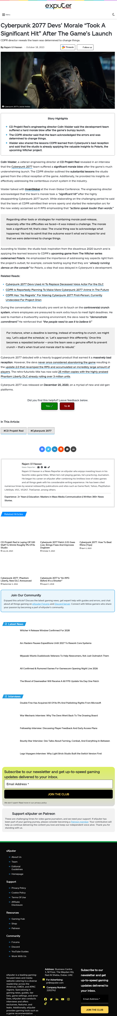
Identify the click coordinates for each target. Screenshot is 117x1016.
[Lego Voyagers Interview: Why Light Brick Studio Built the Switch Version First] (10, 757)
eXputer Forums (41, 603)
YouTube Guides (20, 951)
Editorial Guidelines (17, 868)
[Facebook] (42, 449)
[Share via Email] (67, 449)
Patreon (16, 928)
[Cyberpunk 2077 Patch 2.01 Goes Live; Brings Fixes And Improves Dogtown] (57, 529)
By (2, 47)
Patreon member (79, 821)
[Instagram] (68, 999)
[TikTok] (46, 1003)
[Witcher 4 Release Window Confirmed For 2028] (10, 634)
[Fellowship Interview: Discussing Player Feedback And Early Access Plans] (10, 732)
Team (14, 861)
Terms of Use (19, 897)
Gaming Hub (18, 918)
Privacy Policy (19, 887)
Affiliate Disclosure (17, 903)
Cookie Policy (19, 892)
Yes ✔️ (49, 406)
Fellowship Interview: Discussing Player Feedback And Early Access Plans (58, 728)
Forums (16, 942)
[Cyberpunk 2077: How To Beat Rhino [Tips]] (97, 529)
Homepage (17, 873)
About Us (16, 857)
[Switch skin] (113, 14)
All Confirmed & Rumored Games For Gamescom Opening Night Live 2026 (59, 668)
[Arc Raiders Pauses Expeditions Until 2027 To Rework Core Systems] (10, 646)
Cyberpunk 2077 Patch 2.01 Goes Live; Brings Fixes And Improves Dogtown (57, 545)
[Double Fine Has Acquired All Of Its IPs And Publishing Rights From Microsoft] (10, 706)
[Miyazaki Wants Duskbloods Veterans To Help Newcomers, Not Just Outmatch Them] (10, 659)
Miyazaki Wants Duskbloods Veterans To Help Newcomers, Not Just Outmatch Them (64, 655)
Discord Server (62, 603)
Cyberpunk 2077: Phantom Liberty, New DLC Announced (16, 579)
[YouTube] (63, 999)
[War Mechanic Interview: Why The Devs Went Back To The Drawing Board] (10, 719)
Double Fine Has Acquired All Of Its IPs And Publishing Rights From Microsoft (60, 702)
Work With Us (19, 956)
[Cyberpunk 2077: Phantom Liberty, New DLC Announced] (18, 565)
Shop (14, 923)
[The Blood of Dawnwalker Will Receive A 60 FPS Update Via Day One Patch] (10, 685)
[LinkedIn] (55, 449)
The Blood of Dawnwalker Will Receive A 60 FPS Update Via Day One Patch (59, 681)
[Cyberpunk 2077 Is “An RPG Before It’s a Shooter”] (57, 565)
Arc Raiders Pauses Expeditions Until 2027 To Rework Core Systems (55, 643)
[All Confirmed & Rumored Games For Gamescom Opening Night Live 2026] (10, 672)
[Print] (73, 449)
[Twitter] (48, 449)
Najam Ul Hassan (11, 47)
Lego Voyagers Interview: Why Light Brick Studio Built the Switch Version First (61, 753)
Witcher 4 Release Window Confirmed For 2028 (45, 630)
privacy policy (41, 803)
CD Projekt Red (14, 430)
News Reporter (28, 467)
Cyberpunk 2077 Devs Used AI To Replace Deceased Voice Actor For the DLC (55, 284)
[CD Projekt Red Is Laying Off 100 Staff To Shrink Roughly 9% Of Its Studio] (18, 529)
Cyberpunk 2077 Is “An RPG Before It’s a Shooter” (54, 579)
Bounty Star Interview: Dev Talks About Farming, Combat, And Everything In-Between (65, 740)
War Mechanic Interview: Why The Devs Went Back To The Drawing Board (59, 715)
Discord (16, 946)
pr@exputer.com (54, 982)
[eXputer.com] (58, 6)
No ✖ (67, 406)
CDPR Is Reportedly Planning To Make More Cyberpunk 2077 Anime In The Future (57, 289)
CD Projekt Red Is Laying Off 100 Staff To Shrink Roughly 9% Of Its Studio (18, 545)
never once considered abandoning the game (67, 362)
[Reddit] (61, 449)
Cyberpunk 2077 (21, 166)
